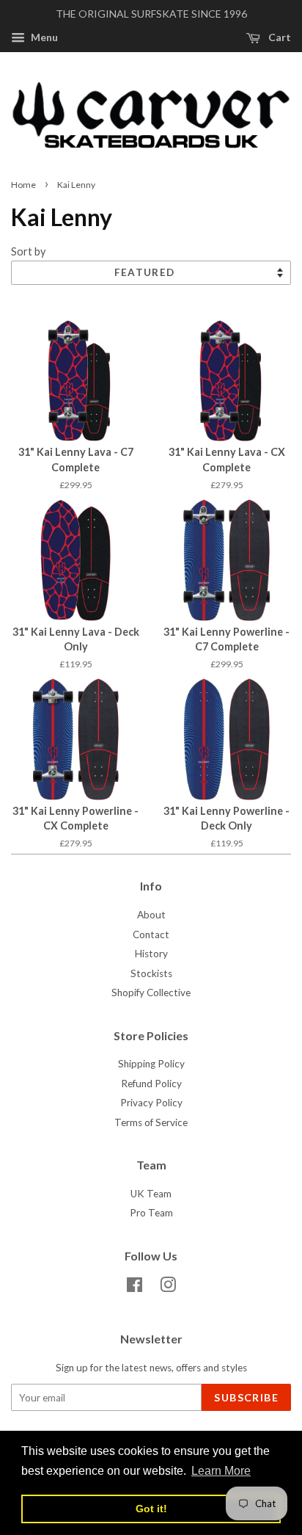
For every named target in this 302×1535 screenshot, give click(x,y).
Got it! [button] (151, 1508)
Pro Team (151, 1213)
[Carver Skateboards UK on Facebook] (134, 1287)
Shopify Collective (151, 992)
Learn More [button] (221, 1471)
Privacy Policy (151, 1102)
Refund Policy (151, 1083)
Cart (278, 37)
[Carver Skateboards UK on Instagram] (168, 1287)
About (151, 915)
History (151, 953)
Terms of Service (151, 1122)
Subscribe (246, 1397)
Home (23, 184)
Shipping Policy (151, 1064)
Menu (43, 37)
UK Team (151, 1194)
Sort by (28, 251)
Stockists (151, 973)
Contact (151, 934)
